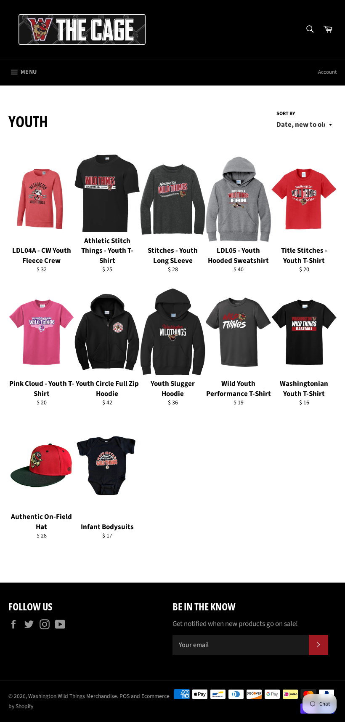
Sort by (285, 113)
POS (124, 696)
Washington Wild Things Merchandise (72, 696)
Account (327, 72)
